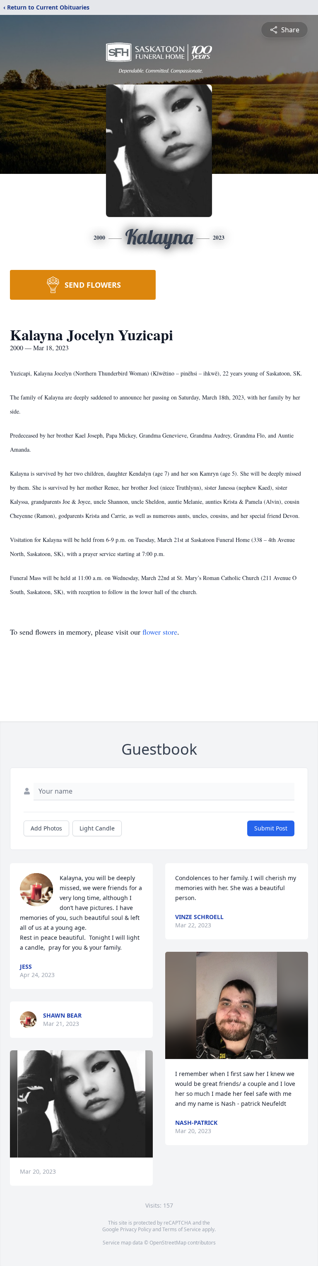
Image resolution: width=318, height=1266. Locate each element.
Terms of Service (181, 1229)
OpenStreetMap (167, 1242)
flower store (159, 632)
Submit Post (270, 828)
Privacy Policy (135, 1229)
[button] (81, 1104)
